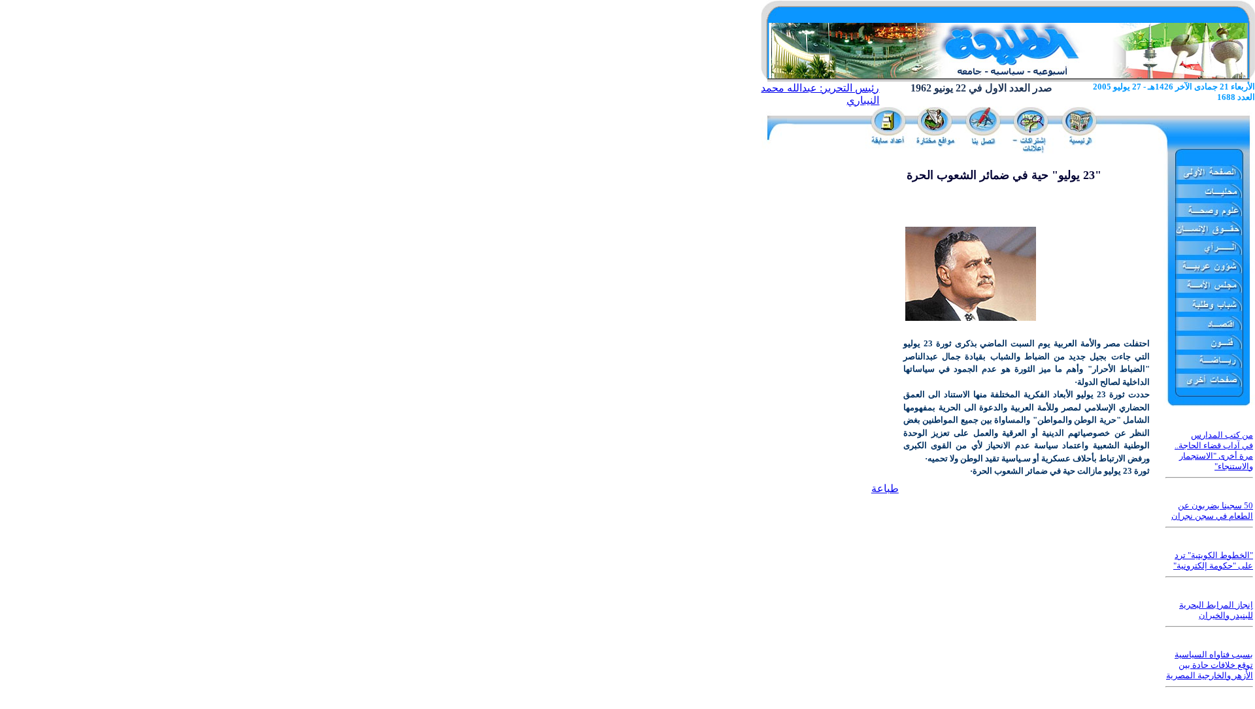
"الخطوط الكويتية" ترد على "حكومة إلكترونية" (1213, 560)
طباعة (885, 488)
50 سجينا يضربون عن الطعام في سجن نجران (1212, 511)
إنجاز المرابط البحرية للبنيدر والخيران (1216, 610)
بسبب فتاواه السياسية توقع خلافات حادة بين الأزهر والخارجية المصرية (1209, 665)
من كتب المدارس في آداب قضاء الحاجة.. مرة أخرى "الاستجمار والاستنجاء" (1214, 450)
